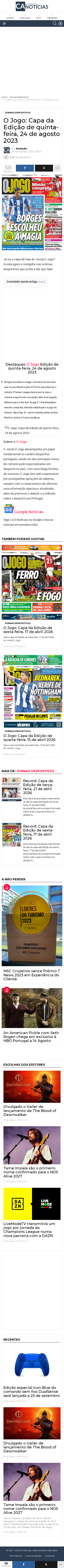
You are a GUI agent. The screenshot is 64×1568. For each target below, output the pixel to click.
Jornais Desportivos (18, 623)
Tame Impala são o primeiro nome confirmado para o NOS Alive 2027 (30, 1172)
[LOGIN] (60, 23)
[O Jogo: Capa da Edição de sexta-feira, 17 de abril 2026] (32, 582)
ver (42, 281)
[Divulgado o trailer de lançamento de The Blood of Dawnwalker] (32, 1087)
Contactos (50, 1556)
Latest (10, 18)
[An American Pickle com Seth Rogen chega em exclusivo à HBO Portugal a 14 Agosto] (32, 1008)
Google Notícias (28, 512)
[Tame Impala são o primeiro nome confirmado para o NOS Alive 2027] (32, 1145)
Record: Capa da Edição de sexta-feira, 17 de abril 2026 (38, 832)
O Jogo (32, 364)
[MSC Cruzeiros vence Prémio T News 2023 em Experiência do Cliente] (32, 925)
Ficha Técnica (15, 1556)
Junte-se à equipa (33, 1556)
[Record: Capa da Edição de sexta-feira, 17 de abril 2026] (11, 835)
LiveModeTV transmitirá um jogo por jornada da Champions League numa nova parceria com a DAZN (29, 1230)
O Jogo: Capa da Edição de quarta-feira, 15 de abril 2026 (29, 738)
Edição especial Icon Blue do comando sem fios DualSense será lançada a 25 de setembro (31, 1391)
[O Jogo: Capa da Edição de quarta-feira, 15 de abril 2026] (32, 691)
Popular (25, 18)
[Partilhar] (23, 1564)
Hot (38, 18)
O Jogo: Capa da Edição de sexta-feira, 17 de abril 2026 (28, 630)
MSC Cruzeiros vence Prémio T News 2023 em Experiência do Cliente (31, 975)
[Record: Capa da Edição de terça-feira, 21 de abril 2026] (11, 789)
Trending (52, 18)
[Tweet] (46, 1564)
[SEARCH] (55, 23)
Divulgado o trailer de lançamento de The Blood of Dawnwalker (29, 1110)
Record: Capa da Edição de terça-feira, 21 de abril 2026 (38, 787)
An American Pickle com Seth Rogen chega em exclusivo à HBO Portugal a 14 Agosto (31, 1037)
